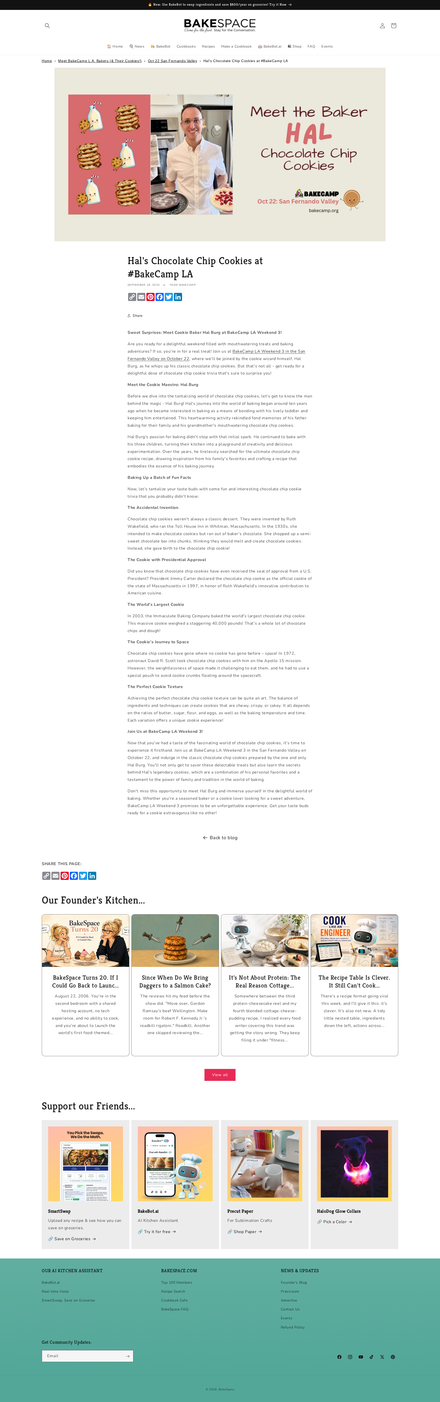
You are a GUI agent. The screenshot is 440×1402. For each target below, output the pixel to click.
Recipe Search (173, 1291)
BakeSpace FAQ (174, 1309)
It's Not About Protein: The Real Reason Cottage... (264, 981)
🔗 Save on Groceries (69, 1239)
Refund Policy (293, 1327)
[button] (47, 25)
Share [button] (138, 315)
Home (47, 61)
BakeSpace (226, 1389)
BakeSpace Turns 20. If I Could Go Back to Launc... (85, 981)
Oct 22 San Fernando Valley (172, 61)
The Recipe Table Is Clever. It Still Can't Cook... (354, 981)
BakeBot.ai (51, 1282)
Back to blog (224, 838)
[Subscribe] (127, 1356)
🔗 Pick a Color (332, 1222)
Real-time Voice (55, 1291)
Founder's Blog (294, 1282)
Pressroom (290, 1291)
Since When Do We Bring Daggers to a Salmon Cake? (175, 981)
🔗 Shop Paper (241, 1232)
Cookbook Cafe (174, 1300)
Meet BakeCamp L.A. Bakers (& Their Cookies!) (100, 61)
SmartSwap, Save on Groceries (68, 1300)
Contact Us (290, 1309)
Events (287, 1318)
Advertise (289, 1300)
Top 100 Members (176, 1282)
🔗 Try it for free (154, 1232)
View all (220, 1075)
